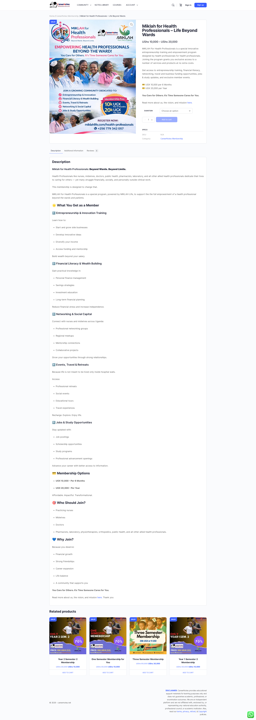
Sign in (188, 5)
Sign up (200, 5)
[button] (131, 24)
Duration (148, 111)
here (189, 102)
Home (51, 16)
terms (179, 711)
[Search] (173, 5)
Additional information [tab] (73, 150)
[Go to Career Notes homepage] (59, 5)
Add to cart (167, 119)
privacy (186, 711)
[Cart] (181, 5)
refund (193, 711)
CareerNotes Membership (67, 16)
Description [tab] (56, 150)
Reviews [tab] (92, 150)
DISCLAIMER (171, 690)
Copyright (202, 711)
